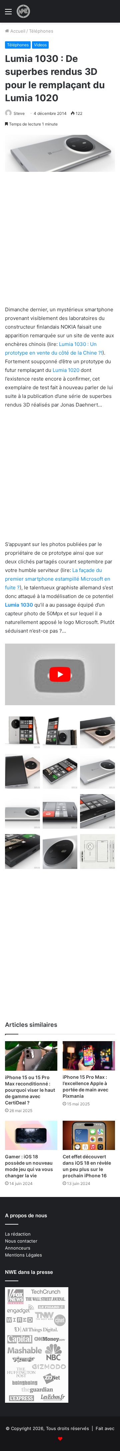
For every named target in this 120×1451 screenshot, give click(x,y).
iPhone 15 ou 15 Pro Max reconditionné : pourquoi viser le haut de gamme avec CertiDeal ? (30, 1089)
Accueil (17, 31)
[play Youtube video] (60, 675)
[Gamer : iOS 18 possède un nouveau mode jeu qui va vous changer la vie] (31, 1135)
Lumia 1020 (66, 370)
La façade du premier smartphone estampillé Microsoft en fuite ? (57, 579)
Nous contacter (21, 1241)
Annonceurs (17, 1248)
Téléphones (41, 31)
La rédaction (18, 1234)
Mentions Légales (23, 1255)
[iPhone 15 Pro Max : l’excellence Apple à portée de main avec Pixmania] (89, 1055)
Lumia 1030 (19, 605)
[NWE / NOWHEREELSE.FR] (23, 11)
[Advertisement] (60, 243)
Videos (40, 44)
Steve (19, 113)
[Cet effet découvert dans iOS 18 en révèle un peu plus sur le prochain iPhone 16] (89, 1135)
